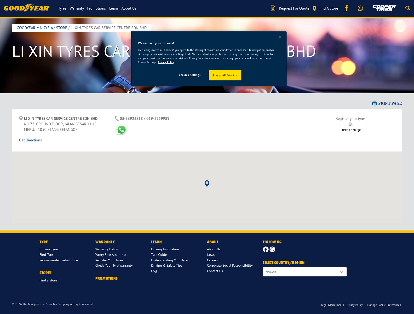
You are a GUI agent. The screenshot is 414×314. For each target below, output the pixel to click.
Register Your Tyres (109, 260)
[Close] (280, 37)
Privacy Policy (354, 305)
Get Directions (30, 140)
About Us (128, 8)
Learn (113, 8)
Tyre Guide (159, 254)
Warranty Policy (106, 249)
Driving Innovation (165, 249)
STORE (61, 27)
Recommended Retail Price (59, 260)
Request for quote (293, 8)
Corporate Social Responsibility (230, 265)
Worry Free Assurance (110, 254)
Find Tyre (46, 254)
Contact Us (215, 271)
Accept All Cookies (225, 75)
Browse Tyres (49, 249)
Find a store (328, 8)
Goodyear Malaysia (35, 27)
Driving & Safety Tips (166, 265)
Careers (212, 260)
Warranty (77, 8)
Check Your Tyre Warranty (114, 265)
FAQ (154, 271)
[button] (409, 8)
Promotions (96, 8)
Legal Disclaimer (331, 305)
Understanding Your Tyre (169, 260)
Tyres (62, 8)
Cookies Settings (190, 75)
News (211, 254)
